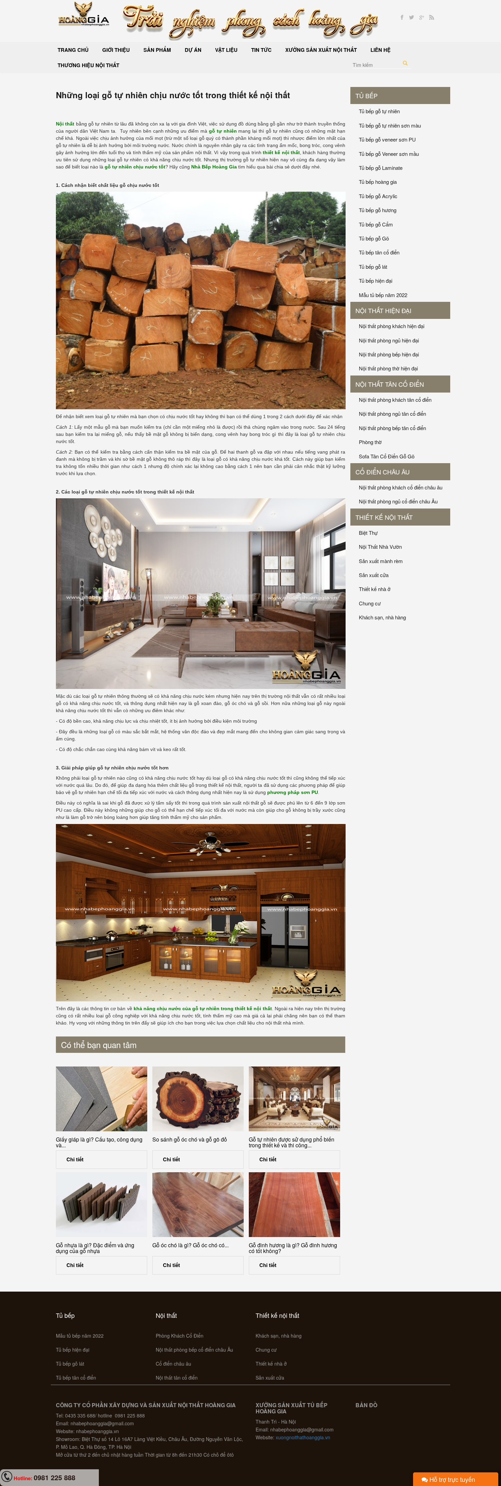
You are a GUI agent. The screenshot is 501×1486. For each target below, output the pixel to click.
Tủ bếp (366, 95)
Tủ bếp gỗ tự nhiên (379, 111)
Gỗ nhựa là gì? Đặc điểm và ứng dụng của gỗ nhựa (95, 1248)
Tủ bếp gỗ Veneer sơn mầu (389, 153)
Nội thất (166, 1315)
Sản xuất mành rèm (381, 560)
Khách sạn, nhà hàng (382, 617)
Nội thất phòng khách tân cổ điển (395, 399)
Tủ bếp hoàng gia (378, 181)
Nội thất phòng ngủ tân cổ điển (392, 413)
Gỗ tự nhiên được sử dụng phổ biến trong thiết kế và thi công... (291, 1142)
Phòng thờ (370, 441)
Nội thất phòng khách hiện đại (391, 325)
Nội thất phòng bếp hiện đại (389, 354)
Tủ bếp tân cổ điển (379, 252)
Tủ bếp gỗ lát (373, 266)
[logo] (84, 13)
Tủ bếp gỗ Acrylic (378, 196)
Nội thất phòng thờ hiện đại (388, 368)
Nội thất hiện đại (383, 310)
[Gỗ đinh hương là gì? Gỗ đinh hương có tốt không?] (294, 1204)
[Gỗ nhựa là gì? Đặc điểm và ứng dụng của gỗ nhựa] (101, 1204)
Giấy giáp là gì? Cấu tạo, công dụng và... (99, 1142)
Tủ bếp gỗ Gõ (374, 238)
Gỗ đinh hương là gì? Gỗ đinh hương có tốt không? (293, 1248)
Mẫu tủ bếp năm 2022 (383, 294)
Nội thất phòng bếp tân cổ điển (392, 427)
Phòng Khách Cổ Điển (179, 1335)
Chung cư (370, 603)
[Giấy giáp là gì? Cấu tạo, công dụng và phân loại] (101, 1098)
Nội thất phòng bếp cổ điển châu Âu (194, 1349)
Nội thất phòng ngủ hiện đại (389, 340)
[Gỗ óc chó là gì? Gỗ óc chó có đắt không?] (198, 1204)
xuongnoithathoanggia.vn (303, 1437)
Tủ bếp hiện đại (375, 280)
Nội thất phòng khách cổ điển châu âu (400, 487)
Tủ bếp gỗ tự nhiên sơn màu (390, 125)
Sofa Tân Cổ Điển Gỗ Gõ (386, 456)
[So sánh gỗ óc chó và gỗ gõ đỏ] (198, 1098)
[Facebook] (402, 17)
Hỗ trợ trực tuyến (451, 1479)
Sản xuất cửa (374, 574)
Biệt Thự (368, 532)
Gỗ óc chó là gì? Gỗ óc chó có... (190, 1245)
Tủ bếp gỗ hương (377, 210)
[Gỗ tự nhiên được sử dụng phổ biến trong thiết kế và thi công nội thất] (294, 1098)
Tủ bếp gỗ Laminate (381, 167)
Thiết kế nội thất (384, 517)
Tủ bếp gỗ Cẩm (376, 224)
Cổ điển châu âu (382, 471)
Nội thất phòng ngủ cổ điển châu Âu (398, 501)
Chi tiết (75, 1159)
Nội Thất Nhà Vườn (380, 546)
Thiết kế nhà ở (375, 588)
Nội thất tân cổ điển (389, 384)
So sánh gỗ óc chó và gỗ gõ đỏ (189, 1139)
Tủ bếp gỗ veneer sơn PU (387, 139)
